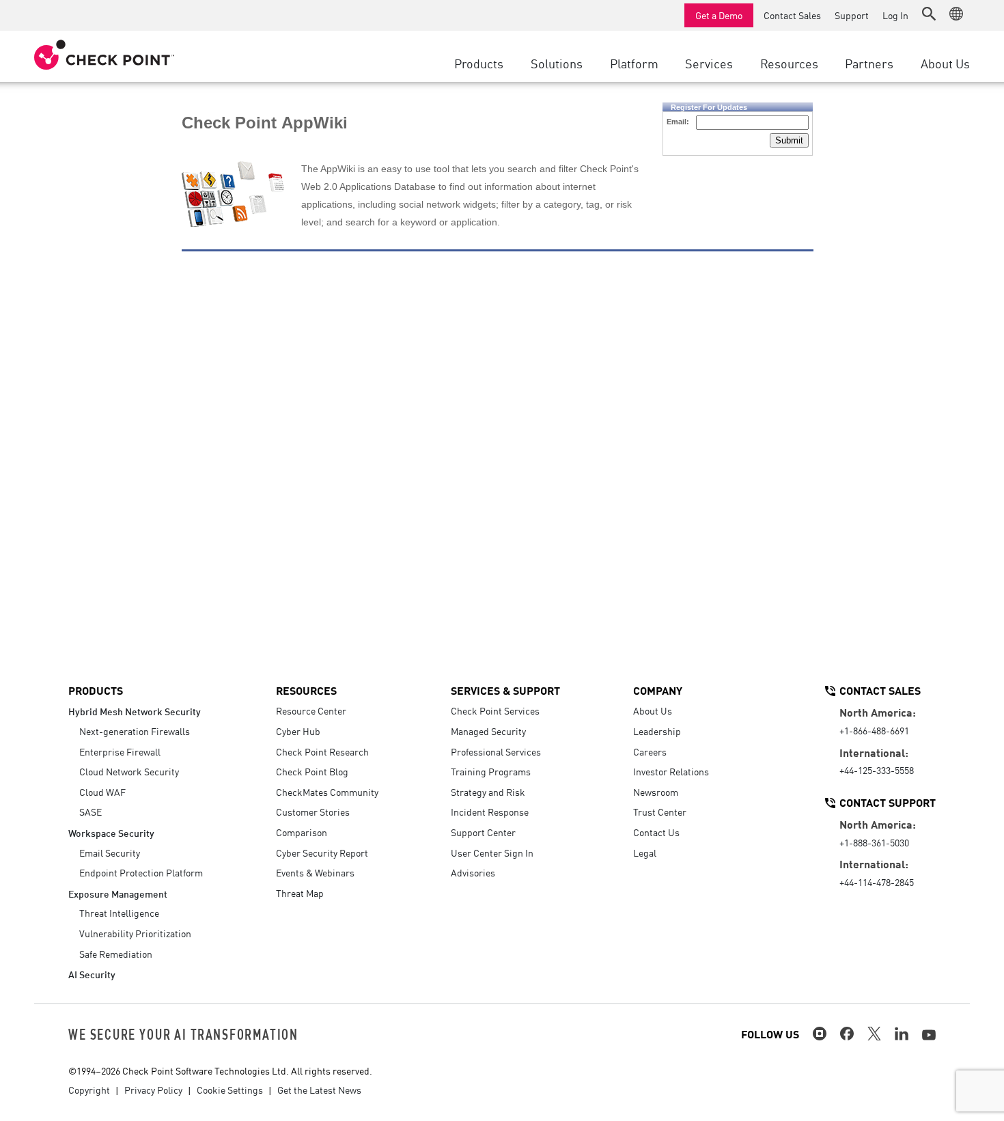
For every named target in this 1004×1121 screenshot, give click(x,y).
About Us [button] (945, 63)
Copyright (89, 1089)
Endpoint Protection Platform (141, 872)
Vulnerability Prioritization (135, 933)
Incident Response (490, 811)
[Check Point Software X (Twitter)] (874, 1033)
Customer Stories (313, 811)
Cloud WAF (102, 792)
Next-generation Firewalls (134, 731)
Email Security (109, 852)
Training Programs (491, 771)
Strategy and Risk (488, 792)
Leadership (657, 731)
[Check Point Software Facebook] (847, 1033)
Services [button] (709, 63)
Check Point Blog (312, 771)
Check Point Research (322, 751)
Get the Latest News (319, 1089)
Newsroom (655, 792)
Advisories (473, 872)
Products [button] (478, 63)
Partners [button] (869, 63)
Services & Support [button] (505, 690)
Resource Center (311, 710)
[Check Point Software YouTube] (929, 1035)
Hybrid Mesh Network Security (134, 710)
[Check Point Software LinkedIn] (901, 1033)
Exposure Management (117, 893)
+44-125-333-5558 (876, 770)
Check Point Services (495, 710)
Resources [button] (789, 63)
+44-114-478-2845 (876, 882)
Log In (895, 15)
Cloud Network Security (129, 771)
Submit (789, 140)
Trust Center (659, 811)
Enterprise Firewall (120, 751)
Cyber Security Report (322, 852)
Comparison (301, 832)
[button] (929, 13)
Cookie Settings (230, 1089)
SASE (90, 811)
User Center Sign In (492, 852)
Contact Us (656, 832)
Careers (650, 751)
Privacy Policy (153, 1089)
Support (852, 15)
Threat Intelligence (119, 912)
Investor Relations (671, 771)
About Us (652, 710)
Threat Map (300, 893)
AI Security (91, 973)
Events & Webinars (315, 872)
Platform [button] (634, 63)
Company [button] (657, 690)
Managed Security (488, 731)
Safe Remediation (115, 953)
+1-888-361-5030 (874, 842)
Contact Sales (792, 15)
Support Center (483, 832)
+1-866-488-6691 (874, 730)
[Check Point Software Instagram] (819, 1033)
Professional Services (496, 751)
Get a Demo (718, 15)
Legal (644, 852)
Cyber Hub (298, 731)
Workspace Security (111, 832)
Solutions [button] (557, 63)
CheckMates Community (327, 792)
